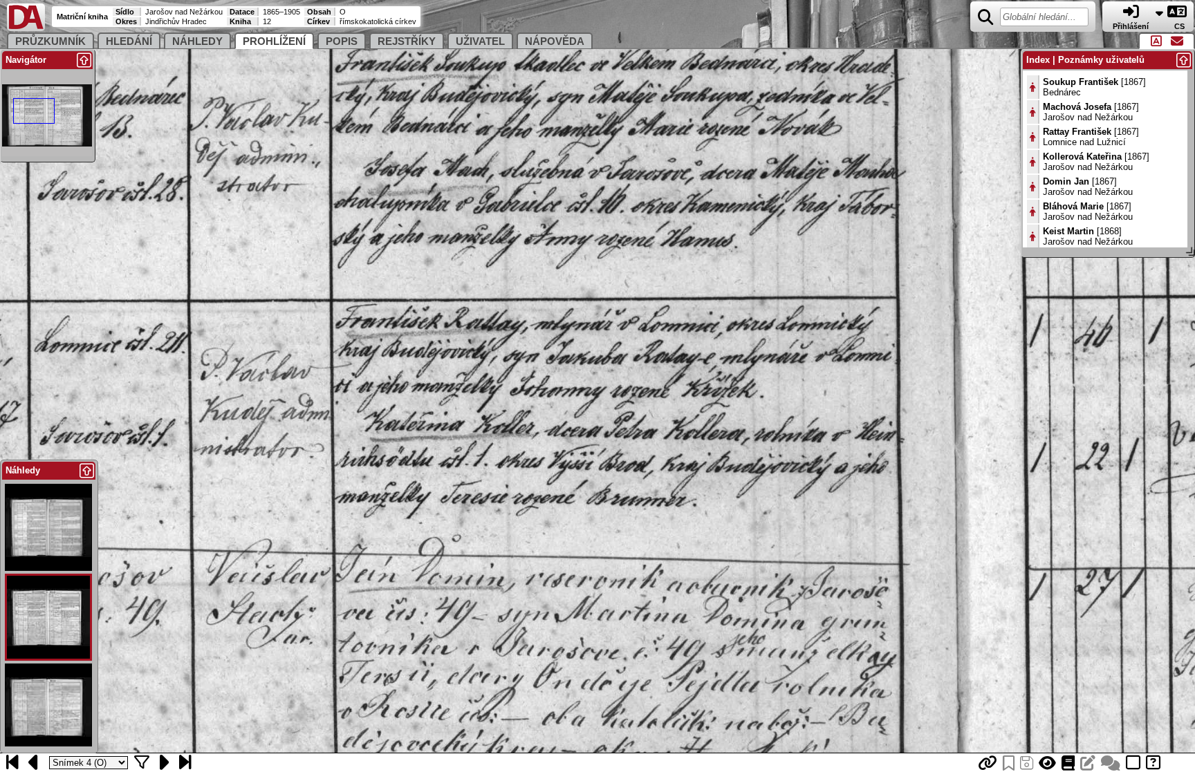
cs (1180, 26)
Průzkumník (50, 41)
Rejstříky (407, 41)
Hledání (129, 41)
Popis (342, 41)
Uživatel (480, 41)
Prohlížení (274, 41)
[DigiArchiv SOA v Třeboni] (26, 28)
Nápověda (554, 41)
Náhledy (197, 41)
